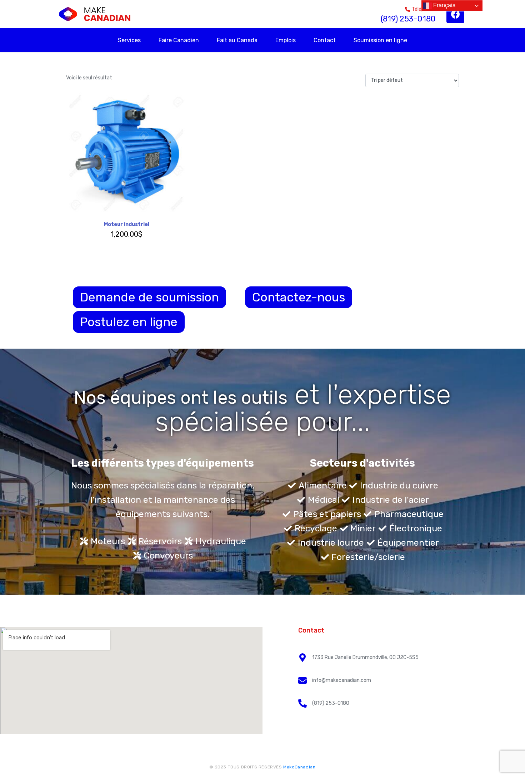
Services (129, 40)
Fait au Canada (237, 40)
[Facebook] (455, 14)
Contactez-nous (298, 297)
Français (443, 5)
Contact (325, 40)
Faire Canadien (179, 40)
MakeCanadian (299, 766)
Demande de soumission (149, 297)
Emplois (285, 40)
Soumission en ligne (380, 40)
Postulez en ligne (129, 322)
